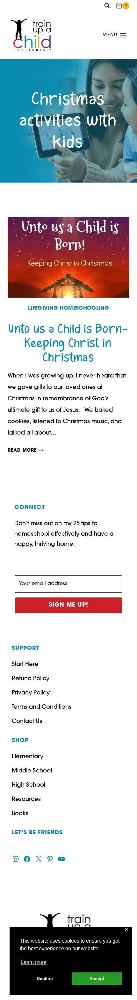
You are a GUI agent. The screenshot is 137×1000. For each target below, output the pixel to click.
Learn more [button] (34, 962)
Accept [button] (97, 978)
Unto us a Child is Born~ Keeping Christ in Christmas (68, 343)
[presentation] (68, 257)
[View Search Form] (107, 5)
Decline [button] (45, 978)
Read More (26, 450)
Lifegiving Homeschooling (68, 308)
